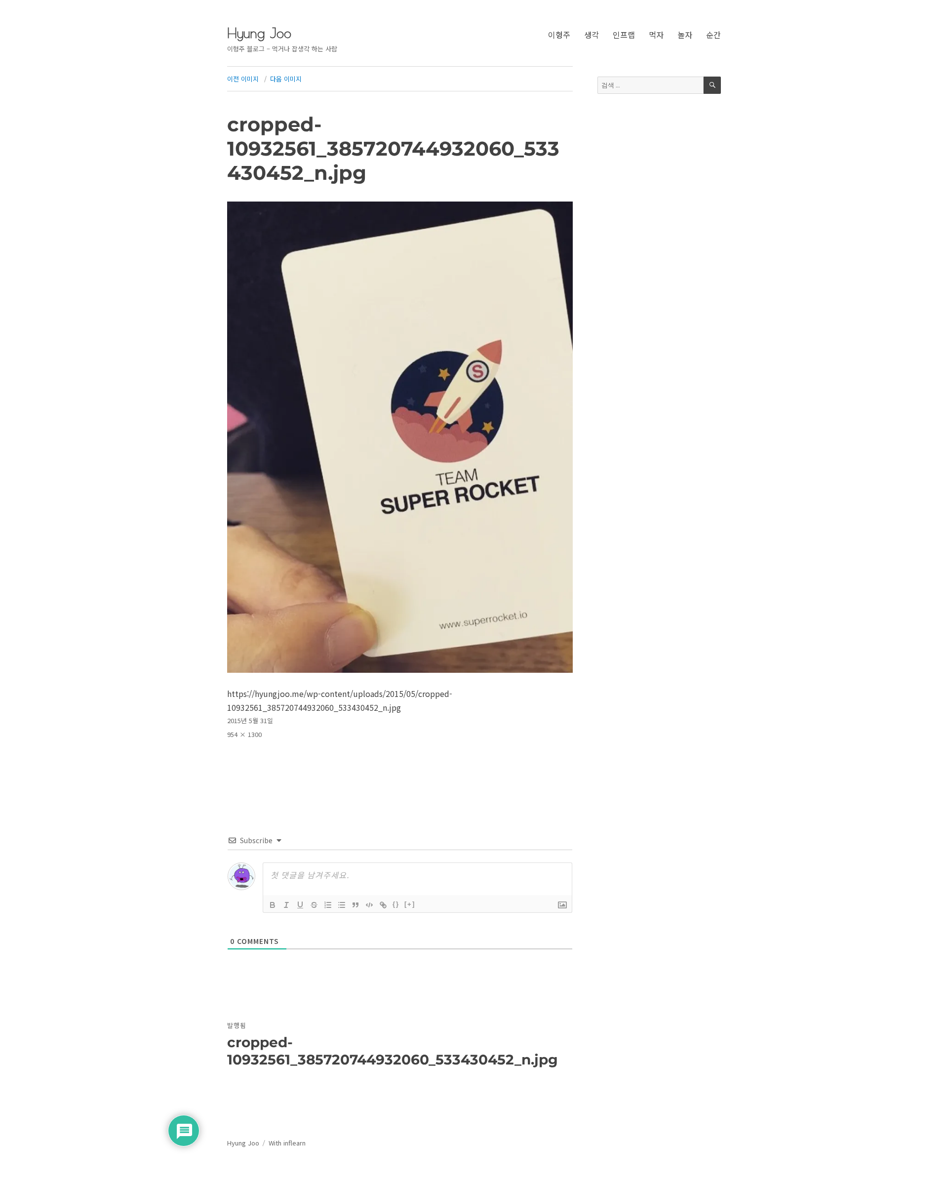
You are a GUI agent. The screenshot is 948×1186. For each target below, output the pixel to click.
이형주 (559, 35)
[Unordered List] (342, 905)
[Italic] (286, 905)
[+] (409, 904)
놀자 (684, 35)
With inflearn (287, 1142)
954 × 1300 (244, 734)
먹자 (656, 35)
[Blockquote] (355, 905)
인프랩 (624, 35)
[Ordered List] (328, 905)
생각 (591, 35)
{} (396, 904)
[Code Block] (369, 905)
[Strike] (314, 905)
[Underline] (300, 905)
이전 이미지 (243, 78)
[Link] (383, 905)
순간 (713, 35)
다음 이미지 (286, 78)
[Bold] (272, 905)
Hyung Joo (259, 33)
